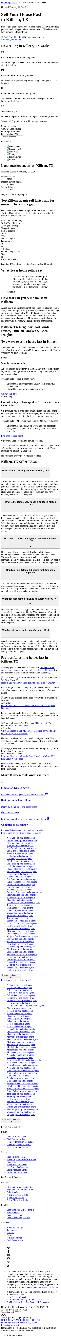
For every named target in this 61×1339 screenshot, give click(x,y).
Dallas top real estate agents (19, 856)
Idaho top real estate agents (19, 1016)
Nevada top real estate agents (20, 1057)
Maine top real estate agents (19, 1034)
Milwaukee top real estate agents (21, 931)
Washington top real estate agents (21, 913)
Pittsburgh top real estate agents (21, 959)
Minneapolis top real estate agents (22, 954)
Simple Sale (12, 1162)
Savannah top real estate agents (21, 967)
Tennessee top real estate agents (21, 1094)
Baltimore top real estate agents (21, 928)
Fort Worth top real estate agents (21, 895)
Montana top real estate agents (20, 1052)
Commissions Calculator (18, 1172)
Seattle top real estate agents (19, 889)
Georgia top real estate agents (20, 1011)
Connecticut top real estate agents (22, 1000)
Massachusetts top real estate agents (23, 1039)
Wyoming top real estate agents (21, 1114)
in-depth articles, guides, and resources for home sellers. (28, 668)
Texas (14, 2)
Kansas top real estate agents (19, 1026)
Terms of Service (20, 1297)
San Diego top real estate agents (21, 851)
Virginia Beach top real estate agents (23, 936)
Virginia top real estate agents (20, 1104)
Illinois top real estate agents (19, 1018)
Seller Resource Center (17, 1170)
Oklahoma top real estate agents (21, 1078)
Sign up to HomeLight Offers (20, 1189)
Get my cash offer (9, 394)
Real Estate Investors (16, 1240)
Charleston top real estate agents (21, 949)
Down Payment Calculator (19, 1144)
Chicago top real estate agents (20, 843)
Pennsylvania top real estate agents (22, 1083)
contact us (53, 1287)
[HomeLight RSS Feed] (8, 1266)
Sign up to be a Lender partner (20, 1210)
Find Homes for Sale (16, 1139)
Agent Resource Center (17, 1195)
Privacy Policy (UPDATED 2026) (27, 1299)
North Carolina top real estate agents (23, 1070)
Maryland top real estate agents (20, 1037)
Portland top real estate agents (20, 887)
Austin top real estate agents (19, 858)
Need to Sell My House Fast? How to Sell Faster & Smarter (28, 683)
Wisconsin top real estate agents (21, 1112)
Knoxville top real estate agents (21, 962)
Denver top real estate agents (19, 874)
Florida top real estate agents (19, 1008)
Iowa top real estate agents (18, 1024)
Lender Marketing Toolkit (18, 1217)
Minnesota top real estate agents (21, 1044)
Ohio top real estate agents (18, 1075)
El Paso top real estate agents (20, 915)
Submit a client (13, 1192)
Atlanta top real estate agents (19, 876)
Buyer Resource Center (17, 1147)
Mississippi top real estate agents (21, 1047)
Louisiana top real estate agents (21, 1031)
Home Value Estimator (17, 1164)
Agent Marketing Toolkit (18, 1200)
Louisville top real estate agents (21, 933)
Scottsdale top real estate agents (21, 897)
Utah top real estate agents (18, 1099)
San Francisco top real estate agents (22, 879)
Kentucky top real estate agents (21, 1029)
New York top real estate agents (21, 838)
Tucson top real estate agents (19, 918)
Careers (10, 1232)
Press (9, 1235)
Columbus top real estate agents (21, 884)
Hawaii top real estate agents (19, 1013)
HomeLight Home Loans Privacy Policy (19, 1322)
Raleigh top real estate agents (20, 908)
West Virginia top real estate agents (22, 1109)
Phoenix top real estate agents (20, 853)
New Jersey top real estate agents (21, 1062)
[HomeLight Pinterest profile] (8, 1263)
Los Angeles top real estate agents (22, 840)
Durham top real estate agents (20, 970)
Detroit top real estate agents (19, 957)
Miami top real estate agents (19, 900)
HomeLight (6, 2)
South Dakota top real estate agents (22, 1091)
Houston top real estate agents (20, 845)
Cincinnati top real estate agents (21, 946)
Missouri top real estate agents (20, 1049)
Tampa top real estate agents (19, 905)
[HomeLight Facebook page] (8, 1252)
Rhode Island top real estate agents (22, 1086)
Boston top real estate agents (19, 926)
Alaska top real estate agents (19, 987)
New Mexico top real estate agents (22, 1065)
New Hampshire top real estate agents (24, 1060)
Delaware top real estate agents (20, 1003)
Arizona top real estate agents (20, 990)
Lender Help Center (16, 1215)
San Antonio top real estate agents (22, 848)
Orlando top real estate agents (20, 910)
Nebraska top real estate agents (20, 1055)
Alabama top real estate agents (20, 985)
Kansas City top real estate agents (22, 923)
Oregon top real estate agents (20, 1081)
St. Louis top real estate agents (20, 941)
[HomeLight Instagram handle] (8, 1255)
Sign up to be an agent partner (20, 1187)
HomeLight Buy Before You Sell (21, 1159)
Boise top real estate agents (19, 965)
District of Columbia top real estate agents (25, 1005)
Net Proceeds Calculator (18, 1167)
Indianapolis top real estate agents (22, 882)
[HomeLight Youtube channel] (8, 1259)
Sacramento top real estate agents (21, 920)
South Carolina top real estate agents (23, 1088)
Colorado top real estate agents (20, 998)
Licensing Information (11, 1325)
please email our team (36, 1287)
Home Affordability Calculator (20, 1142)
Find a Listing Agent (16, 1157)
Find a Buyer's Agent (16, 1136)
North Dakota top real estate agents (22, 1073)
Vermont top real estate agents (20, 1101)
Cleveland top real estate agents (21, 944)
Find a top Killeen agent (12, 436)
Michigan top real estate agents (20, 1042)
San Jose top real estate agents (20, 939)
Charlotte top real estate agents (20, 861)
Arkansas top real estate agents (20, 992)
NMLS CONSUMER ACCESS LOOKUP (20, 1320)
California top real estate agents (21, 995)
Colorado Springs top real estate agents (24, 892)
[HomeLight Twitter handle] (8, 1248)
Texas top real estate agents (19, 1096)
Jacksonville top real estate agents (22, 871)
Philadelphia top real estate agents (22, 869)
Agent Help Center (15, 1197)
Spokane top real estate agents (20, 952)
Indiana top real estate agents (19, 1021)
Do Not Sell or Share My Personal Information (28, 1302)
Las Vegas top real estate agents (21, 863)
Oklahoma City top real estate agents (23, 902)
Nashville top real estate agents (20, 866)
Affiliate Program (14, 1237)
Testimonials (12, 1230)
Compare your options (11, 39)
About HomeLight (15, 1227)
